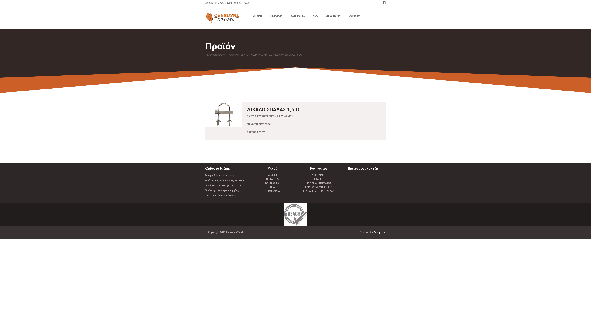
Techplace (380, 232)
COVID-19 (354, 15)
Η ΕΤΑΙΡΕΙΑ (276, 15)
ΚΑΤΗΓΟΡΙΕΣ (298, 15)
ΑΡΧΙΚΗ (257, 15)
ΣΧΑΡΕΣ (318, 179)
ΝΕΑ (272, 187)
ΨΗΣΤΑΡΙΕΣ (318, 175)
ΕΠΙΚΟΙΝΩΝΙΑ (333, 15)
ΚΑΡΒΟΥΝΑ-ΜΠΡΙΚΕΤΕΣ (318, 187)
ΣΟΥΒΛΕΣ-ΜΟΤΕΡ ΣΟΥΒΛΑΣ (318, 191)
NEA (315, 15)
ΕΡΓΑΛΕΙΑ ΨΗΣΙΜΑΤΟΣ (318, 183)
